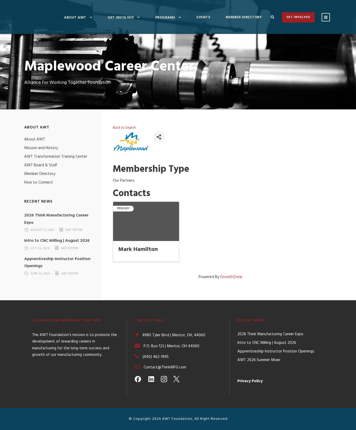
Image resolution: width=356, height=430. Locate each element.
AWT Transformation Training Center (55, 157)
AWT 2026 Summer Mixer (258, 360)
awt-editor (74, 230)
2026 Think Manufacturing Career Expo (270, 334)
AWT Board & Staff (40, 165)
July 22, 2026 (40, 248)
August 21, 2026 (42, 230)
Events (203, 17)
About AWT (75, 18)
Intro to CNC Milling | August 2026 (57, 240)
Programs (165, 18)
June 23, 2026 (40, 273)
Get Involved (121, 18)
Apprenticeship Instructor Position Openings (275, 351)
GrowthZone (231, 277)
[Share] (159, 137)
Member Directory (244, 17)
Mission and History (41, 148)
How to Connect (38, 182)
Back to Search (124, 128)
